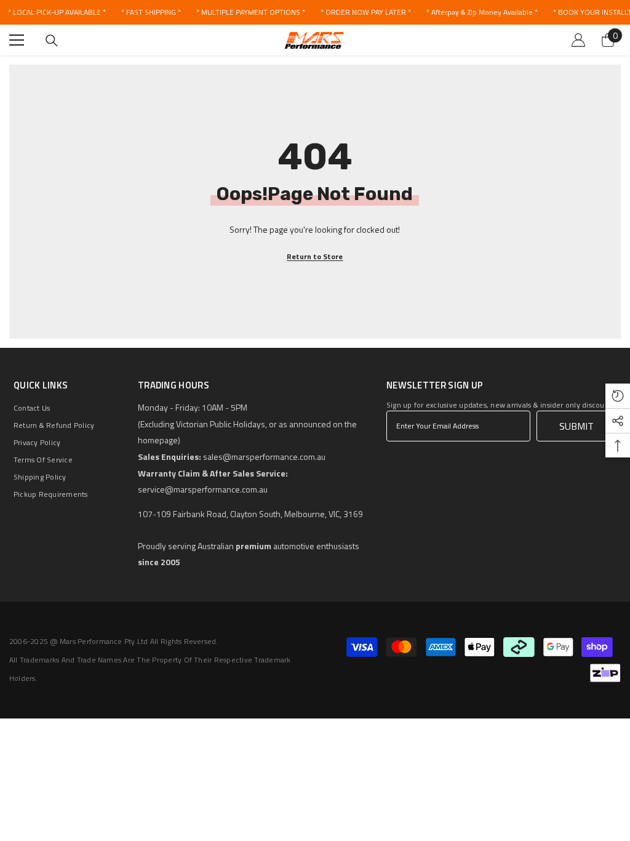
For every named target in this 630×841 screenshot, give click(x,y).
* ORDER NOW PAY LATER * (366, 12)
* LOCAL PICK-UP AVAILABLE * (57, 12)
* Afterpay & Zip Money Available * (482, 12)
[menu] (16, 40)
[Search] (51, 40)
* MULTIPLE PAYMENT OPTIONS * (250, 12)
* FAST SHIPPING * (151, 12)
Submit (576, 426)
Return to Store (315, 256)
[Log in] (578, 40)
